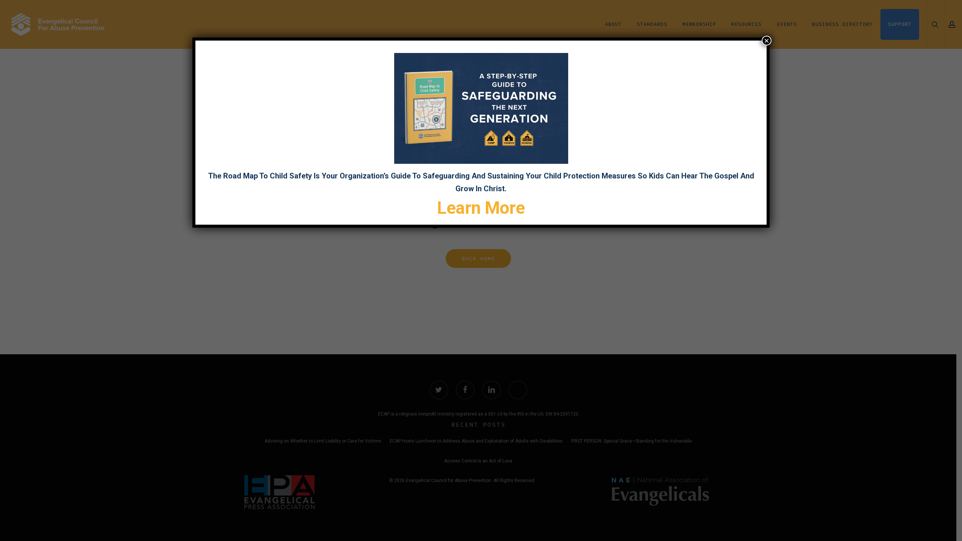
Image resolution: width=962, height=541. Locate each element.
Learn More (481, 208)
